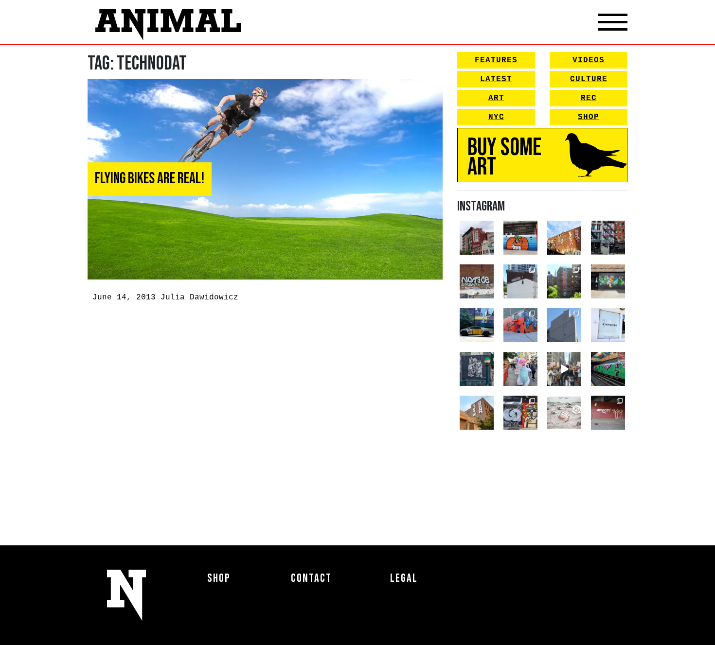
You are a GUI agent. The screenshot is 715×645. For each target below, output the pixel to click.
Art (496, 98)
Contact (311, 578)
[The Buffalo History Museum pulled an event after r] (564, 413)
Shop (588, 117)
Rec (589, 98)
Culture (589, 79)
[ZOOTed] (564, 325)
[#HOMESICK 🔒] (520, 281)
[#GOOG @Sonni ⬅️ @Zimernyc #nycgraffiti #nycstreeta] (520, 413)
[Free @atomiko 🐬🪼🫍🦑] (520, 238)
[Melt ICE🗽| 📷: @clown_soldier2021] (477, 369)
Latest (496, 79)
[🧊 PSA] (608, 325)
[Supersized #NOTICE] (477, 281)
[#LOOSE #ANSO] (477, 238)
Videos (588, 60)
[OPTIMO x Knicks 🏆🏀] (564, 281)
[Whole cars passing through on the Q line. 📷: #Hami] (608, 369)
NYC (496, 117)
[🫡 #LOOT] (477, 325)
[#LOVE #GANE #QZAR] (608, 238)
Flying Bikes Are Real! (149, 178)
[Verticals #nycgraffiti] (564, 238)
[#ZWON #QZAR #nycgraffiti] (477, 413)
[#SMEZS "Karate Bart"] (608, 281)
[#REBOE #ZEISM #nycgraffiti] (608, 413)
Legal (404, 578)
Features (496, 60)
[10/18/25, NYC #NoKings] (520, 369)
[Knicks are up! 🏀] (520, 325)
